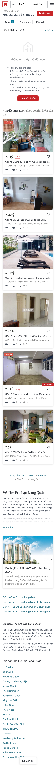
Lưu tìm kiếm (45, 13)
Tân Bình (42, 476)
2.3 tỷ (9, 389)
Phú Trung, (39, 340)
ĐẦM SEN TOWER (12, 753)
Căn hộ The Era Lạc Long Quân (19, 597)
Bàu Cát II (8, 672)
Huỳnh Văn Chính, (25, 340)
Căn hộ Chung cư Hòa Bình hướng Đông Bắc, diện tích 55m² (28, 394)
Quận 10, (33, 166)
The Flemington (11, 691)
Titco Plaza (8, 710)
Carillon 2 (8, 734)
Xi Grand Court (11, 677)
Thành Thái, (23, 282)
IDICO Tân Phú (10, 729)
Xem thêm (8, 527)
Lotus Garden (10, 705)
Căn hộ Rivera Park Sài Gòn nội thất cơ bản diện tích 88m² (28, 278)
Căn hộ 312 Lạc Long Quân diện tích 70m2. (26, 220)
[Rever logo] (5, 4)
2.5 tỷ (9, 157)
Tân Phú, (48, 340)
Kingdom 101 (10, 700)
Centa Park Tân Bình (13, 724)
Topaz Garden (10, 748)
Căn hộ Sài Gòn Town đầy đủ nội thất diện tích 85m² (28, 452)
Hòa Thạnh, (38, 456)
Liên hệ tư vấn (28, 98)
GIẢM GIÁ (9, 122)
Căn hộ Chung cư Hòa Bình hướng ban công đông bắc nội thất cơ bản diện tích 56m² (28, 162)
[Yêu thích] (48, 156)
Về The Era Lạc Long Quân (24, 493)
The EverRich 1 (10, 719)
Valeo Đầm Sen (11, 686)
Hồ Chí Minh (43, 166)
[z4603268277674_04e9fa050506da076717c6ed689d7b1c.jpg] (28, 152)
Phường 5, (37, 224)
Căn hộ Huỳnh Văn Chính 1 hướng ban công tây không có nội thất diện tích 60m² (28, 336)
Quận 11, (47, 224)
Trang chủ (14, 476)
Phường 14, (23, 166)
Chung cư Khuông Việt (15, 682)
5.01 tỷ (9, 273)
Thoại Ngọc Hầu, (25, 456)
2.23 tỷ (10, 331)
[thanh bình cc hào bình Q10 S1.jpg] (28, 384)
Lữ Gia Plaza (9, 667)
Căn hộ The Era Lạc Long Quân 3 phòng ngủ (26, 612)
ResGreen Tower (11, 696)
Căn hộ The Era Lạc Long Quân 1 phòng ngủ (26, 602)
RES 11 (6, 715)
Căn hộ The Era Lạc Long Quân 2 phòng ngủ (26, 607)
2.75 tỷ (9, 215)
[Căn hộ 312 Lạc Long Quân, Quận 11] (28, 210)
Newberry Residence (14, 738)
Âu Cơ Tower (9, 743)
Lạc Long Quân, (25, 224)
